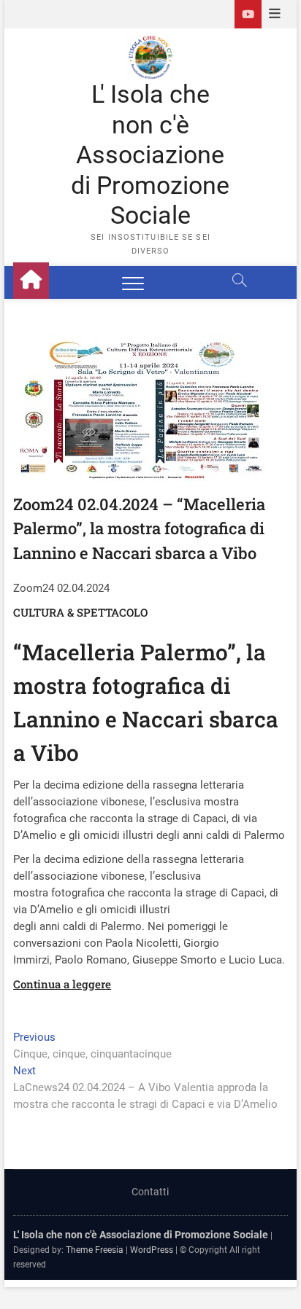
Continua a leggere (62, 984)
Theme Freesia (94, 1250)
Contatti (150, 1191)
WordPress (151, 1250)
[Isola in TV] (248, 14)
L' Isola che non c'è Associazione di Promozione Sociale (150, 154)
